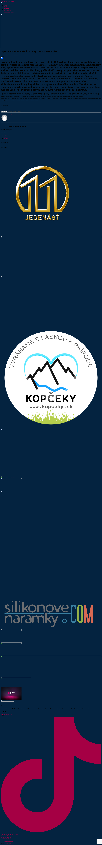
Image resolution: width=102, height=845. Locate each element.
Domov (5, 5)
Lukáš (16, 55)
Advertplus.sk (8, 843)
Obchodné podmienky (6, 836)
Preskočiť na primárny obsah (7, 1)
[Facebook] (51, 58)
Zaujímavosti (7, 139)
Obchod (5, 9)
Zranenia (6, 138)
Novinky (6, 135)
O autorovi (3, 111)
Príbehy (5, 6)
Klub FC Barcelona (8, 841)
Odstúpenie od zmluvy (6, 838)
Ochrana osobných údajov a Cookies (9, 834)
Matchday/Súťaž (7, 10)
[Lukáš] (4, 120)
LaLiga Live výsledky (9, 12)
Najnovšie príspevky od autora (14, 111)
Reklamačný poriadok (6, 837)
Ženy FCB (6, 8)
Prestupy (6, 137)
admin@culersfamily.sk (6, 714)
